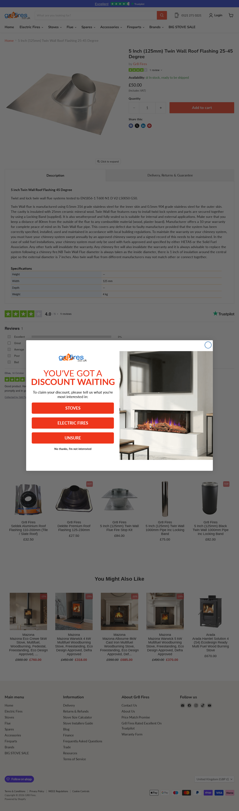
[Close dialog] (208, 345)
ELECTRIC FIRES (73, 422)
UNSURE (73, 437)
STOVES (72, 408)
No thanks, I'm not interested (72, 448)
